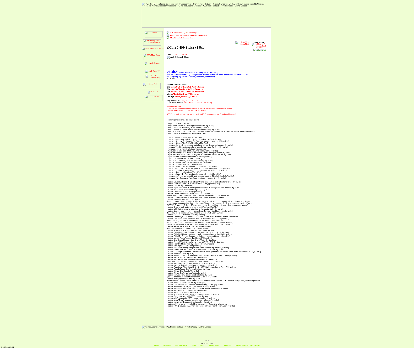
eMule (156, 345)
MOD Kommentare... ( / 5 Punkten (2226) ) (185, 33)
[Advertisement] (211, 61)
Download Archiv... (182, 38)
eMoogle (238, 345)
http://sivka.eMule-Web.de (192, 101)
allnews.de (227, 345)
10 (186, 55)
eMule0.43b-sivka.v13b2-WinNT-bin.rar (187, 87)
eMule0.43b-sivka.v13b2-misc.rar (186, 94)
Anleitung (200, 345)
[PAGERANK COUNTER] (207, 341)
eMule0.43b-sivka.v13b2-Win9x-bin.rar (187, 89)
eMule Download (181, 345)
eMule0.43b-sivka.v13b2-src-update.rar (187, 92)
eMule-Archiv (214, 345)
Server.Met (167, 345)
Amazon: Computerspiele (251, 345)
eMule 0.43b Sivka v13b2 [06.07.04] (198, 103)
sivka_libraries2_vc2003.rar (186, 96)
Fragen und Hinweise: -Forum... (189, 35)
